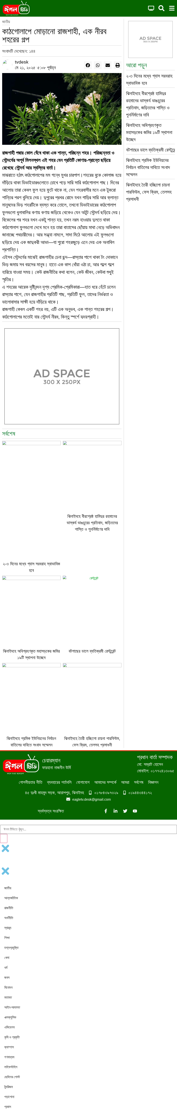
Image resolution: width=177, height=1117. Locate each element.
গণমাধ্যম (9, 1057)
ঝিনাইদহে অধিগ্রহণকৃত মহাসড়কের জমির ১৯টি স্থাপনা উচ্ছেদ (149, 132)
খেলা (6, 957)
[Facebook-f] (105, 811)
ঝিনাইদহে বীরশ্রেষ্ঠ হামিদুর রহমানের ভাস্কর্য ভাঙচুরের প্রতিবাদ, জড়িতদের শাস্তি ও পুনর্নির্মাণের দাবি (92, 523)
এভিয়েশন (9, 1027)
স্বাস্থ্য (7, 928)
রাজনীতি (8, 908)
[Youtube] (135, 811)
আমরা (125, 782)
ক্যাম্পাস (9, 1047)
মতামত (8, 997)
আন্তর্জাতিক (11, 898)
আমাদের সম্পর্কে (105, 782)
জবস (6, 977)
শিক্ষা (7, 938)
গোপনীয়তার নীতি (30, 782)
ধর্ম (5, 967)
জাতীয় (6, 21)
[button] (88, 65)
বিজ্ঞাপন (153, 782)
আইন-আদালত (12, 1007)
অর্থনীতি (8, 918)
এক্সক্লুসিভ (10, 1017)
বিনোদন (8, 987)
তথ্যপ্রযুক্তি (11, 948)
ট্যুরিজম (8, 1087)
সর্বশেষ (138, 782)
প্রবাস (7, 1107)
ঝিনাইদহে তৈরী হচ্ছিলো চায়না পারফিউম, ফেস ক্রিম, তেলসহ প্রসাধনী (149, 192)
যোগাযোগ (83, 782)
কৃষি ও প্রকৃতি (12, 1037)
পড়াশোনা (9, 1097)
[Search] (3, 838)
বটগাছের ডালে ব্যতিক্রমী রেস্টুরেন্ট (92, 651)
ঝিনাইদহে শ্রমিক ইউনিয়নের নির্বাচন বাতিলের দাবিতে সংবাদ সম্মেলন (148, 167)
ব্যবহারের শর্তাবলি (59, 782)
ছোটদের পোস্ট (12, 1077)
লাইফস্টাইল (10, 1067)
